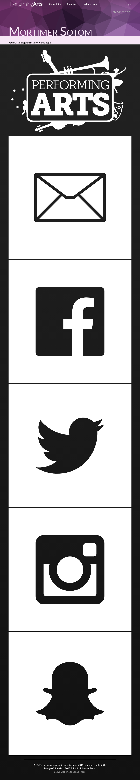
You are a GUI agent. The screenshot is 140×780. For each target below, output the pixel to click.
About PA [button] (54, 4)
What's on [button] (89, 4)
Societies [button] (72, 4)
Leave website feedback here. (70, 771)
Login (128, 4)
